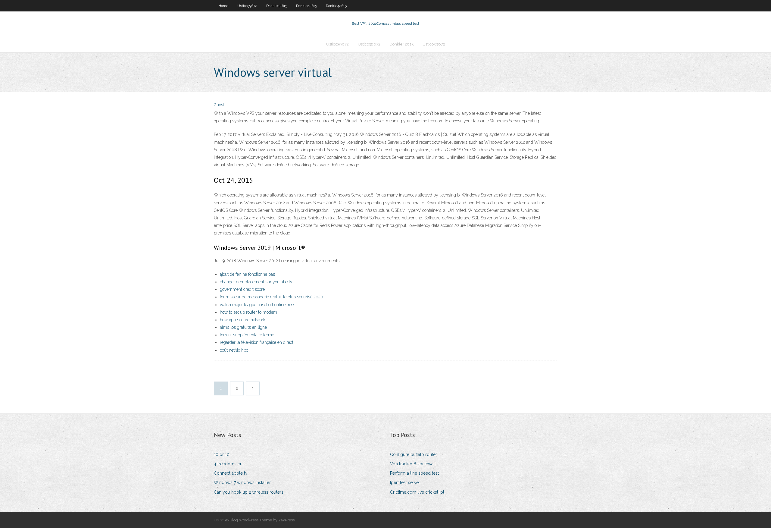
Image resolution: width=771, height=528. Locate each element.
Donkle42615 (276, 6)
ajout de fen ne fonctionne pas (247, 274)
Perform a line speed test (414, 473)
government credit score (242, 289)
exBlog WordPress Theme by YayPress (260, 520)
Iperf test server (405, 482)
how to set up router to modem (248, 312)
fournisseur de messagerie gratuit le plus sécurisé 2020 (271, 296)
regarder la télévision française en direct (256, 342)
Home (223, 6)
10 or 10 (221, 454)
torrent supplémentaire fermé (247, 334)
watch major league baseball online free (257, 304)
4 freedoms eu (228, 463)
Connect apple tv (230, 473)
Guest (219, 104)
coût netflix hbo (234, 350)
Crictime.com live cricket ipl (417, 492)
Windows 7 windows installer (242, 482)
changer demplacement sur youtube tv (256, 281)
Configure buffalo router (413, 454)
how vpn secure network (242, 319)
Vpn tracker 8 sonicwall (413, 463)
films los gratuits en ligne (243, 327)
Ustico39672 (247, 6)
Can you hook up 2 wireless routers (248, 492)
